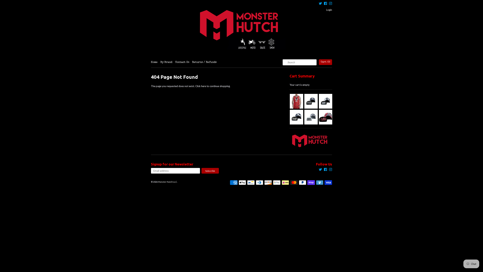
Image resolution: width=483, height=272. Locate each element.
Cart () (325, 62)
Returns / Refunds (204, 62)
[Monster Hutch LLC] (241, 30)
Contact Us (182, 62)
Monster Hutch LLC (167, 182)
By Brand (166, 62)
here (203, 86)
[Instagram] (330, 4)
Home (154, 62)
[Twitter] (320, 4)
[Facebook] (325, 4)
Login (329, 9)
